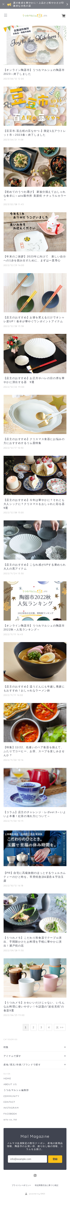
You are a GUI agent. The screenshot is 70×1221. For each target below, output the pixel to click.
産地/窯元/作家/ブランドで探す (22, 1064)
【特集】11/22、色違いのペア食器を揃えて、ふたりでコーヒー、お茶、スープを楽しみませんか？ (34, 751)
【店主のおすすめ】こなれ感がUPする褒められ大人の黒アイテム (35, 566)
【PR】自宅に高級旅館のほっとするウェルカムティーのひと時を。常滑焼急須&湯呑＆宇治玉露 (35, 876)
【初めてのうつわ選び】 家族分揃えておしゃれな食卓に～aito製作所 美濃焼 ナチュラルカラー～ (35, 195)
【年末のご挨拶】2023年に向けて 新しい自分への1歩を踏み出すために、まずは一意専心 (35, 258)
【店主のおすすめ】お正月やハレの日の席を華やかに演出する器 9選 (34, 380)
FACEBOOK (10, 1113)
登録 (55, 1159)
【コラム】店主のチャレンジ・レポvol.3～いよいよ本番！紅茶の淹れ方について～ (35, 814)
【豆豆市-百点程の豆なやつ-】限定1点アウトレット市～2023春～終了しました (35, 132)
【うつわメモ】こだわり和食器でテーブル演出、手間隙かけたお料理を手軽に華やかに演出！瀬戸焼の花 (33, 941)
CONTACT (9, 1102)
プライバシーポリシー (21, 1185)
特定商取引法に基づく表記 (46, 1185)
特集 (6, 1047)
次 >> (59, 1027)
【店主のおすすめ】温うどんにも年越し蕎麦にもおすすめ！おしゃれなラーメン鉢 (34, 688)
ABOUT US (10, 1084)
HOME (7, 1078)
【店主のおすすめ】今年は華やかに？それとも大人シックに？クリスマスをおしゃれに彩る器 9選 (35, 503)
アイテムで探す (12, 1056)
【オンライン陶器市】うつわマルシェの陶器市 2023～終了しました (34, 71)
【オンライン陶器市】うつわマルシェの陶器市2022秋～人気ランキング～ (34, 627)
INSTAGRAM (11, 1107)
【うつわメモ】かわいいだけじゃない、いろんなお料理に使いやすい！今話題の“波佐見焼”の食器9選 (34, 1006)
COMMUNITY (11, 1096)
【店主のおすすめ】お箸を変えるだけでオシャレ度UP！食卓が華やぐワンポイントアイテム (34, 319)
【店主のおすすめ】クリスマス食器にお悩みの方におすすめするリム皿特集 (34, 441)
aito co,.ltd (10, 1119)
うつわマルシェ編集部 (16, 1090)
